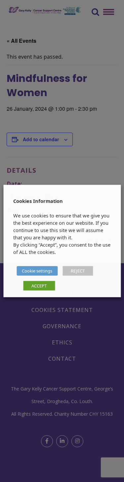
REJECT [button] (78, 271)
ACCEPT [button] (39, 286)
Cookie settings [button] (37, 271)
